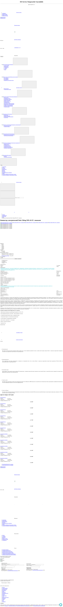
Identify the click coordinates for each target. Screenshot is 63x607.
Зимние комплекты (7, 100)
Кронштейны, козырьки (8, 99)
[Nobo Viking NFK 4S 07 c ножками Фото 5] (6, 223)
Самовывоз (4, 13)
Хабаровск (4, 601)
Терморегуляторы (7, 126)
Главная (3, 214)
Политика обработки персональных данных (9, 174)
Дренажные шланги (7, 98)
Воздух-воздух (6, 88)
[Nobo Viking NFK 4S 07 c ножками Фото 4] (54, 222)
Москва (3, 587)
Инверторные (6, 66)
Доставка (3, 168)
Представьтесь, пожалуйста (30, 564)
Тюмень (3, 599)
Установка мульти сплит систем (7, 551)
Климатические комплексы (8, 147)
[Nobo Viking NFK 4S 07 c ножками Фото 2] (30, 222)
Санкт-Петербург (5, 588)
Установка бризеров (5, 549)
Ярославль (4, 592)
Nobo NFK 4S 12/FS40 (3, 446)
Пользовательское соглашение (7, 172)
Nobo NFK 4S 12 (3, 415)
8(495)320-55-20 (2, 18)
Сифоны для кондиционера (8, 105)
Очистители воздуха (7, 143)
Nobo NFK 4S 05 (3, 397)
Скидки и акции (18, 12)
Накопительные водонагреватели (9, 134)
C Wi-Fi (5, 68)
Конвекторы (4, 216)
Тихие (5, 69)
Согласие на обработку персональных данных (9, 175)
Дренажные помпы (7, 102)
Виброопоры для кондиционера (9, 104)
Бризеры (5, 156)
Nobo (3, 217)
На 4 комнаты (6, 79)
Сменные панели (6, 106)
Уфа (3, 600)
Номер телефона (29, 565)
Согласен (2, 603)
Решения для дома (5, 15)
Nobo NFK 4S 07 (3, 403)
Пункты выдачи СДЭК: (5, 255)
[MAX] (15, 32)
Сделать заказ (29, 568)
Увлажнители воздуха (7, 146)
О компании (4, 166)
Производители (4, 14)
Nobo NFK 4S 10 (3, 409)
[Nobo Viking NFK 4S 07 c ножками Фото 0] (6, 222)
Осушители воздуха (7, 145)
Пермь (3, 591)
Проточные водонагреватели (8, 135)
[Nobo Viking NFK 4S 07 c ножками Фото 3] (42, 222)
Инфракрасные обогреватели (8, 116)
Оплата (3, 167)
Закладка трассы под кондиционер (7, 552)
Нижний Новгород (5, 593)
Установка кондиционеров (6, 550)
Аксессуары (6, 117)
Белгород (3, 594)
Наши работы (4, 169)
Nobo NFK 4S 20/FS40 (3, 458)
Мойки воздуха (6, 144)
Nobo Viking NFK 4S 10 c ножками (7, 465)
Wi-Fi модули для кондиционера (9, 103)
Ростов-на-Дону (4, 589)
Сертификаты (4, 540)
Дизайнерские (6, 67)
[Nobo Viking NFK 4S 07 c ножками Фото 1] (18, 222)
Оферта (3, 173)
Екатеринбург (4, 595)
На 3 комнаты (6, 78)
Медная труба (6, 97)
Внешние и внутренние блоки (9, 80)
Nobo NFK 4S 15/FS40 (3, 452)
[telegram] (7, 32)
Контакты (3, 171)
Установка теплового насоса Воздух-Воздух (9, 554)
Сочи (3, 596)
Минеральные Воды (5, 597)
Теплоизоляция (6, 101)
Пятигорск (4, 598)
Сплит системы (6, 65)
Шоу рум (3, 537)
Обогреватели (4, 215)
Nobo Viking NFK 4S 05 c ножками (7, 464)
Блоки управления (7, 115)
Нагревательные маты (7, 125)
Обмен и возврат (5, 538)
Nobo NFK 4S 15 (3, 421)
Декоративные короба (7, 89)
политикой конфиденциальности (13, 570)
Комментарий (28, 567)
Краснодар (4, 590)
